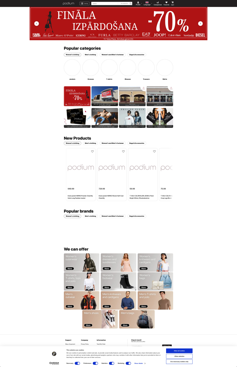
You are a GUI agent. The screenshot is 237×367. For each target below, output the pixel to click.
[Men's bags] (137, 319)
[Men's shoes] (100, 319)
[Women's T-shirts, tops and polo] (81, 281)
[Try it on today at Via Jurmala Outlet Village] (132, 96)
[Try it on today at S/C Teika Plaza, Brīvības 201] (104, 96)
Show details (138, 363)
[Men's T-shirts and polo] (155, 300)
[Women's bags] (155, 281)
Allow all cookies (179, 351)
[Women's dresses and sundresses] (118, 262)
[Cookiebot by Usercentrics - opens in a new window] (54, 363)
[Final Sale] (77, 96)
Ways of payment (70, 344)
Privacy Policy (85, 344)
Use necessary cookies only (179, 361)
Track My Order (101, 344)
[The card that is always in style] (77, 118)
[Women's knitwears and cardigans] (155, 262)
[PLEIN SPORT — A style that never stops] (132, 118)
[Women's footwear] (118, 281)
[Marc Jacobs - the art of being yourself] (160, 118)
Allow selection (179, 356)
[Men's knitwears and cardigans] (118, 300)
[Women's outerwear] (81, 262)
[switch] (95, 363)
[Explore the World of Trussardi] (104, 118)
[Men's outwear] (81, 300)
